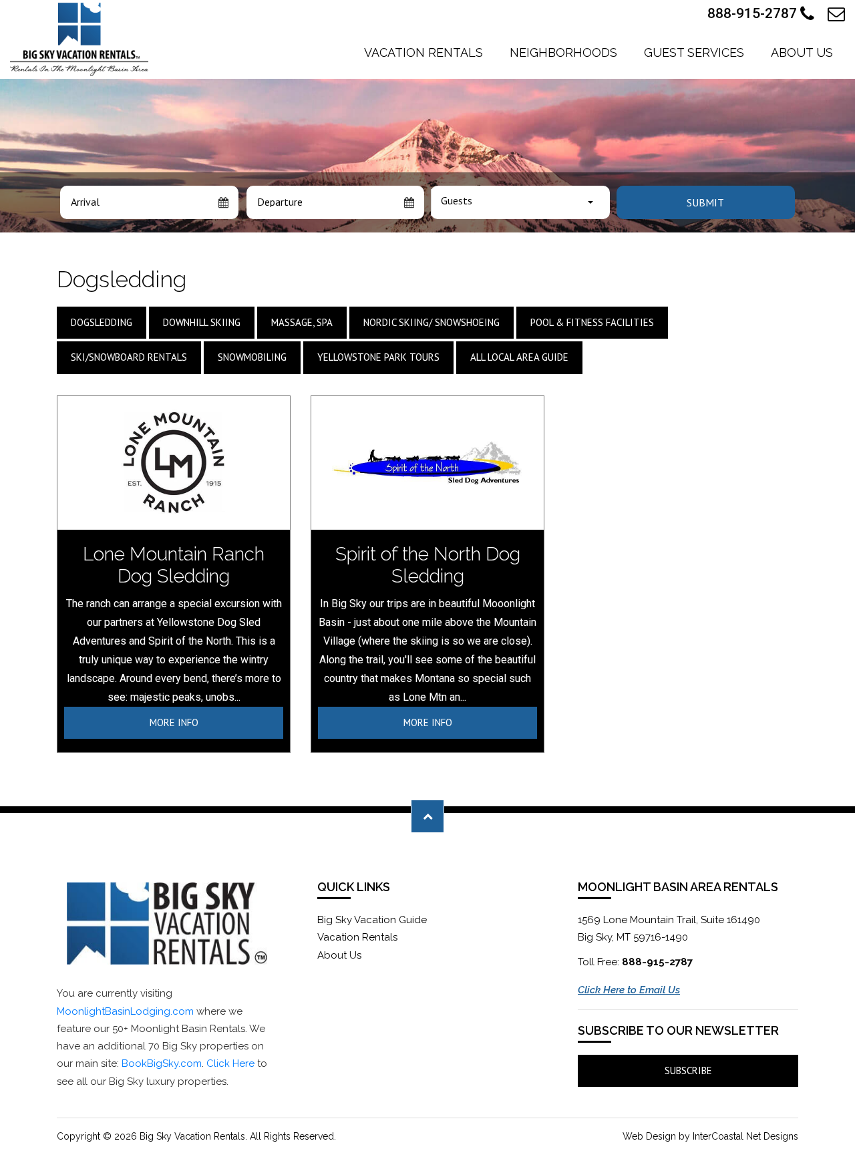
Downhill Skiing (201, 322)
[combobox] (520, 202)
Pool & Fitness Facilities (592, 322)
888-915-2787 (753, 13)
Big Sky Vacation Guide (372, 920)
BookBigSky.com (162, 1063)
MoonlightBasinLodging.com (125, 1011)
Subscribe (688, 1070)
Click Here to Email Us (629, 990)
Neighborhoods (563, 52)
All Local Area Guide (519, 357)
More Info (174, 722)
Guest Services (694, 52)
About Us (802, 52)
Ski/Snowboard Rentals (129, 357)
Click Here (230, 1063)
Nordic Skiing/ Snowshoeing (431, 322)
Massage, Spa (302, 322)
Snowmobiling (252, 357)
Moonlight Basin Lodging (79, 39)
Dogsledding (101, 322)
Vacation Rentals (423, 52)
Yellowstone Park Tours (378, 357)
